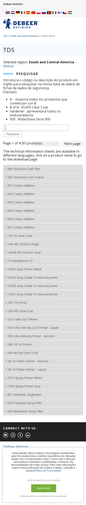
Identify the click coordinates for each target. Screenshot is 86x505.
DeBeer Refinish (15, 446)
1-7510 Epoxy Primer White (23, 378)
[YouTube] (6, 435)
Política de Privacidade (47, 470)
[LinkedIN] (28, 435)
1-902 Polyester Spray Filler (23, 403)
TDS (5, 35)
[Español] (28, 12)
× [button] (5, 450)
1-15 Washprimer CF (19, 261)
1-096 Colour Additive (19, 219)
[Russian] (44, 12)
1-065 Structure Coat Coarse (24, 177)
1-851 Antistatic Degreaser (23, 395)
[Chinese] (33, 12)
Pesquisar (12, 134)
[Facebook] (20, 435)
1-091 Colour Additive (19, 185)
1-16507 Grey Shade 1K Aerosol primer (31, 294)
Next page (72, 143)
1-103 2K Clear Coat (18, 236)
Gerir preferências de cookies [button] (43, 480)
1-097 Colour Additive (19, 227)
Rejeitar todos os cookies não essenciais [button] (43, 496)
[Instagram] (13, 435)
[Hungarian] (70, 12)
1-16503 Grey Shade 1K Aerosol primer (31, 277)
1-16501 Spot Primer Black (23, 269)
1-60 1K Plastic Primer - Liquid (25, 369)
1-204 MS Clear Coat (19, 311)
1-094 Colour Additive (19, 211)
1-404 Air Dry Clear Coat (21, 353)
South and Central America (24, 35)
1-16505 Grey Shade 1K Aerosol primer (31, 286)
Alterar (8, 66)
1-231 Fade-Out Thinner (21, 319)
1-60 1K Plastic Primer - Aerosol (26, 361)
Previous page (46, 143)
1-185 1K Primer (16, 303)
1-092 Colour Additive (19, 194)
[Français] (23, 12)
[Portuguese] (49, 12)
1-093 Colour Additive (19, 202)
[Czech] (64, 12)
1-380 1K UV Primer (18, 344)
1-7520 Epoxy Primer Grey (22, 386)
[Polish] (38, 12)
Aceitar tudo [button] (43, 488)
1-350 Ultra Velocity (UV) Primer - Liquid (31, 328)
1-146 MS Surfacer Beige (22, 244)
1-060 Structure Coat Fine (22, 169)
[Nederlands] (13, 12)
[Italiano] (54, 12)
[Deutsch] (18, 12)
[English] (7, 12)
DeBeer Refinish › (13, 4)
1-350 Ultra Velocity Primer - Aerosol (29, 336)
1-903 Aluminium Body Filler (24, 411)
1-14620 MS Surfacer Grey (23, 252)
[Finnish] (59, 12)
